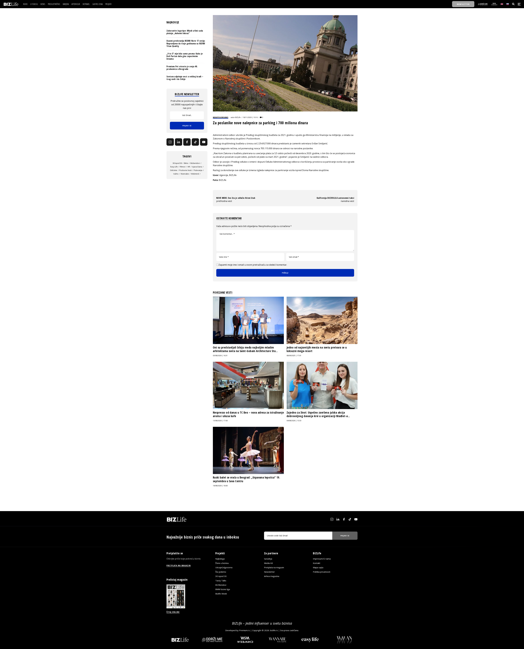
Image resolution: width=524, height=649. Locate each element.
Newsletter (269, 571)
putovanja (198, 170)
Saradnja (268, 558)
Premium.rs (244, 630)
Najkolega (220, 558)
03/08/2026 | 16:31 (220, 355)
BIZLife (238, 117)
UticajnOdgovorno (224, 567)
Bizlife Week (221, 593)
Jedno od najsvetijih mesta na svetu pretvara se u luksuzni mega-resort (317, 349)
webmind (195, 174)
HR (189, 166)
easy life (174, 166)
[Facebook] (187, 142)
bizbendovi (195, 163)
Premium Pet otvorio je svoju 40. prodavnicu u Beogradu (181, 68)
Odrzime (173, 170)
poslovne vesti (185, 170)
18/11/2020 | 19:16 (250, 117)
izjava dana (197, 166)
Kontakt (316, 563)
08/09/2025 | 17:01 (294, 355)
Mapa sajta (318, 567)
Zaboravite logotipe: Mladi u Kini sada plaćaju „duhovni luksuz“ (184, 32)
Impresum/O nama (322, 558)
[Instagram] (170, 142)
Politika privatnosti (321, 571)
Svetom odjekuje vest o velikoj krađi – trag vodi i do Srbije (184, 78)
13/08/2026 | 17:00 (220, 420)
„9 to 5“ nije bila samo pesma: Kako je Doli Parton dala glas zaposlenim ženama (184, 56)
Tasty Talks (220, 580)
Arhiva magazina (271, 576)
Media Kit (268, 563)
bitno (186, 163)
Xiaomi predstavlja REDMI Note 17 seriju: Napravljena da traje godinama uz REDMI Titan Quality (185, 43)
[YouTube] (203, 142)
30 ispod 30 (177, 163)
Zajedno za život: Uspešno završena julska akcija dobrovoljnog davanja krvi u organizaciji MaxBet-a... (318, 414)
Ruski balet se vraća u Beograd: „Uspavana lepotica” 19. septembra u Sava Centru (246, 479)
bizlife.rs (274, 630)
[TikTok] (195, 142)
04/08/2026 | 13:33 (294, 420)
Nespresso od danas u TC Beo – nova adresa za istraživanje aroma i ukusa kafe (248, 414)
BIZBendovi (220, 585)
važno (175, 174)
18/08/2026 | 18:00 (220, 485)
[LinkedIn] (178, 142)
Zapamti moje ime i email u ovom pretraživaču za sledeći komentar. (252, 264)
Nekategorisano (220, 117)
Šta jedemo (220, 571)
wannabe (185, 174)
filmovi (182, 166)
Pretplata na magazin (274, 567)
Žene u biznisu (222, 563)
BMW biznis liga (222, 589)
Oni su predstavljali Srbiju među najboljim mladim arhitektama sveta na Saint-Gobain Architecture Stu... (245, 349)
